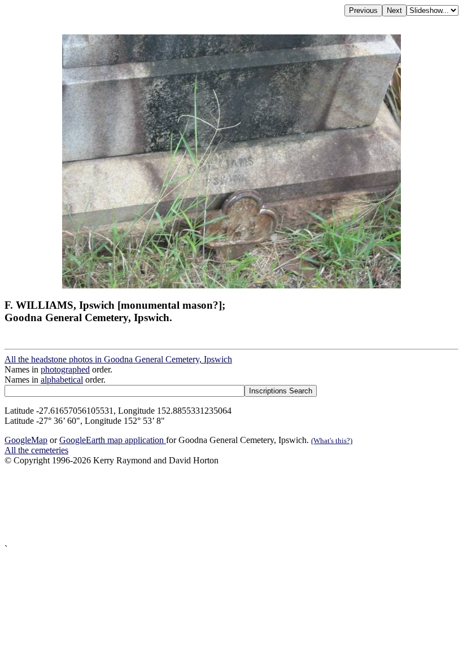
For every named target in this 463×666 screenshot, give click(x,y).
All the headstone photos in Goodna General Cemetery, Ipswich (118, 359)
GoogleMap (26, 440)
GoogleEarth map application (112, 440)
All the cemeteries (36, 450)
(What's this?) (331, 440)
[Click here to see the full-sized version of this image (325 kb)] (231, 285)
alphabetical (62, 379)
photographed (65, 369)
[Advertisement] (231, 505)
